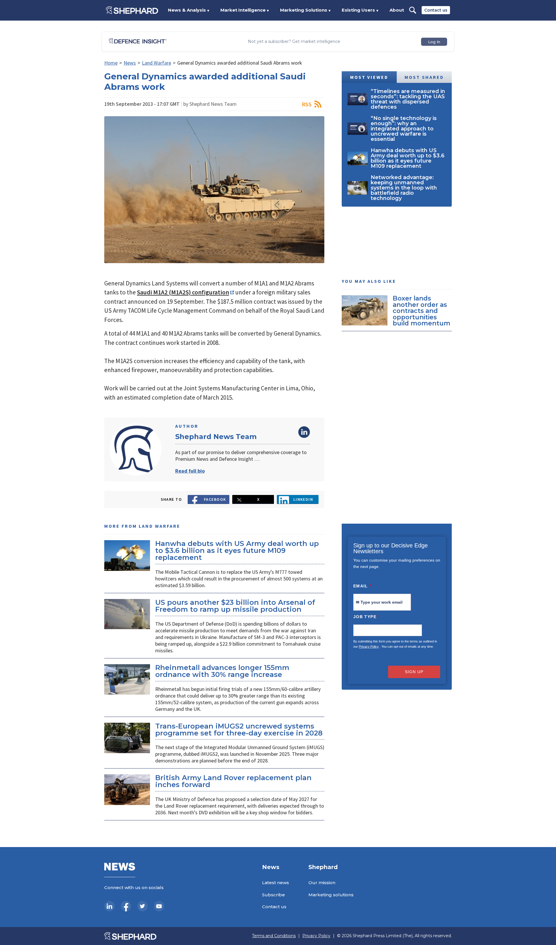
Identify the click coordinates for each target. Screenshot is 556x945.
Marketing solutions (331, 894)
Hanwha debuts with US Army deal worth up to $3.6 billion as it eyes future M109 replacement (237, 550)
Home (111, 62)
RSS (307, 104)
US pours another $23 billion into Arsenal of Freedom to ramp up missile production (235, 605)
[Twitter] (142, 906)
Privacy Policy (369, 646)
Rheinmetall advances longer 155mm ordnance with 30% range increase (222, 671)
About (396, 10)
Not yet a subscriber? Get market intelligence (294, 41)
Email (362, 586)
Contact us (435, 10)
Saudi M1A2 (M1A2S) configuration (183, 292)
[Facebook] (126, 906)
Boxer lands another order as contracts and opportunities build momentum (421, 310)
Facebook (215, 499)
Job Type (365, 616)
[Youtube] (159, 906)
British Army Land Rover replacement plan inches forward (233, 781)
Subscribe (273, 894)
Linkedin (303, 499)
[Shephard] (132, 10)
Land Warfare (156, 62)
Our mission (321, 882)
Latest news (275, 882)
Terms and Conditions (274, 935)
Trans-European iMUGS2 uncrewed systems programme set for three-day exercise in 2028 (239, 729)
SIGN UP (414, 671)
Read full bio (190, 470)
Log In (434, 41)
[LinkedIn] (109, 906)
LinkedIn (304, 432)
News (130, 62)
